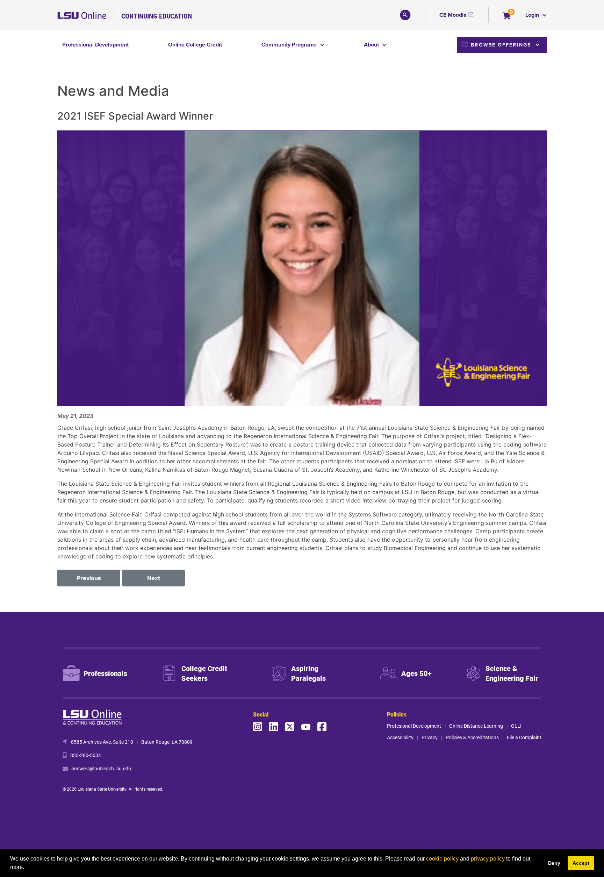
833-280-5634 (85, 755)
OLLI (516, 725)
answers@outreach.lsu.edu (101, 768)
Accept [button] (581, 863)
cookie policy (442, 859)
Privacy (430, 737)
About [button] (372, 45)
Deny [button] (554, 863)
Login (532, 15)
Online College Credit (195, 45)
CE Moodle (453, 15)
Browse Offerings (501, 44)
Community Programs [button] (289, 45)
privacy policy (488, 859)
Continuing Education (156, 15)
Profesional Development (414, 725)
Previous (89, 578)
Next (153, 578)
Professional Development (95, 45)
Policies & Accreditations (472, 737)
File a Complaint (524, 737)
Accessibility (400, 737)
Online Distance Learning (476, 725)
